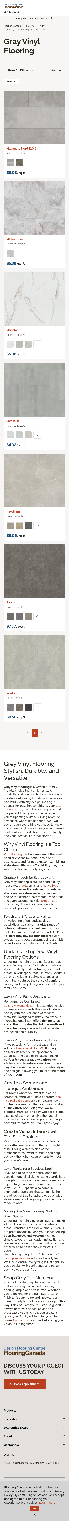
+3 (37, 616)
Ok (34, 1508)
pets (24, 885)
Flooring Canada (12, 26)
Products (10, 1410)
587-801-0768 (11, 12)
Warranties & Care (16, 1427)
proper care (49, 900)
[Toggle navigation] (62, 12)
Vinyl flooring (13, 854)
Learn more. (47, 1502)
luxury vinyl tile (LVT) (30, 1048)
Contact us (20, 1320)
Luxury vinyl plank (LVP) (20, 1005)
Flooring (30, 26)
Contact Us (11, 1445)
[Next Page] (41, 733)
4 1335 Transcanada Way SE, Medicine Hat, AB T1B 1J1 (32, 1463)
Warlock (12, 693)
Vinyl (42, 26)
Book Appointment (26, 1384)
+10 (37, 707)
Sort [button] (54, 70)
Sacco (10, 602)
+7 (37, 435)
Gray (9, 81)
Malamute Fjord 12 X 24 (22, 148)
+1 (37, 344)
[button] (14, 81)
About (8, 1436)
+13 (37, 525)
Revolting (13, 511)
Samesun (12, 421)
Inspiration (11, 1419)
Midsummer (14, 239)
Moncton (12, 330)
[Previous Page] (28, 733)
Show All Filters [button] (18, 70)
